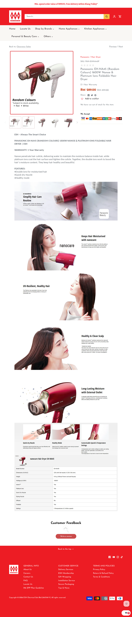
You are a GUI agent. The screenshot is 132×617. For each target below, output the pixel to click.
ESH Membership (66, 573)
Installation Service (66, 581)
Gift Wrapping (64, 577)
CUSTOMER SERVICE (68, 566)
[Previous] (13, 82)
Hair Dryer (96, 57)
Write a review (66, 536)
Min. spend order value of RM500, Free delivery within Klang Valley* (66, 4)
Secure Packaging (66, 584)
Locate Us (27, 584)
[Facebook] (110, 557)
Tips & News (63, 588)
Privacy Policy (99, 570)
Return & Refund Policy (103, 573)
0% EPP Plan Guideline (33, 588)
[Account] (114, 16)
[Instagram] (118, 557)
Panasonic (84, 57)
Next (121, 47)
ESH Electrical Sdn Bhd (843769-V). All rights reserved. (44, 597)
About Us (27, 570)
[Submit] (107, 16)
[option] (41, 82)
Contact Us (28, 577)
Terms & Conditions (101, 577)
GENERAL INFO (31, 566)
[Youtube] (114, 557)
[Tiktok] (122, 557)
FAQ (25, 581)
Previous (113, 47)
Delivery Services (65, 570)
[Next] (70, 82)
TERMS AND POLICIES (104, 566)
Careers (26, 573)
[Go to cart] (120, 16)
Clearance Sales (24, 47)
